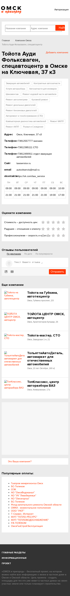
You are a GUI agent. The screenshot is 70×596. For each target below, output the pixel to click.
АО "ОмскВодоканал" (23, 492)
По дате (28, 254)
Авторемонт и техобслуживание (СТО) (24, 116)
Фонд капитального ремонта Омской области (36, 504)
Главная (6, 40)
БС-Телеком (18, 486)
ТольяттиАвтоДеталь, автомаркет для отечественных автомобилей (45, 358)
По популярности (44, 254)
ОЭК (13, 489)
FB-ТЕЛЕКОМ (18, 523)
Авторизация (61, 9)
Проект (6, 563)
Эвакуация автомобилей (18, 83)
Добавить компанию (57, 52)
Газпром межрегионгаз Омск (27, 483)
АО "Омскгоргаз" (20, 498)
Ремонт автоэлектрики (17, 99)
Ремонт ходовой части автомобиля (39, 94)
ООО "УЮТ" (17, 510)
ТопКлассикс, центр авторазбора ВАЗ (43, 384)
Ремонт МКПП (57, 121)
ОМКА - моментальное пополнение (31, 507)
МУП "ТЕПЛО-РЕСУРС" (24, 516)
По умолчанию (14, 254)
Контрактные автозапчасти (47, 83)
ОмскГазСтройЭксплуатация (27, 526)
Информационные (14, 558)
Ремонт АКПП (12, 127)
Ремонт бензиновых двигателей (21, 110)
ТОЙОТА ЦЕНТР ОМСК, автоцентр (46, 316)
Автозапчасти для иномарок (43, 89)
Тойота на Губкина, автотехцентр (42, 295)
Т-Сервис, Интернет (22, 513)
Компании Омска (23, 40)
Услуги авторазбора (15, 89)
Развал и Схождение (33, 127)
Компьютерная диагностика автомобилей (26, 121)
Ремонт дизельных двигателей (21, 105)
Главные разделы (13, 552)
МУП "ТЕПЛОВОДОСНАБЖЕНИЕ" (30, 520)
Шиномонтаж (12, 94)
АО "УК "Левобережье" (23, 495)
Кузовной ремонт (40, 99)
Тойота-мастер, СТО (43, 335)
